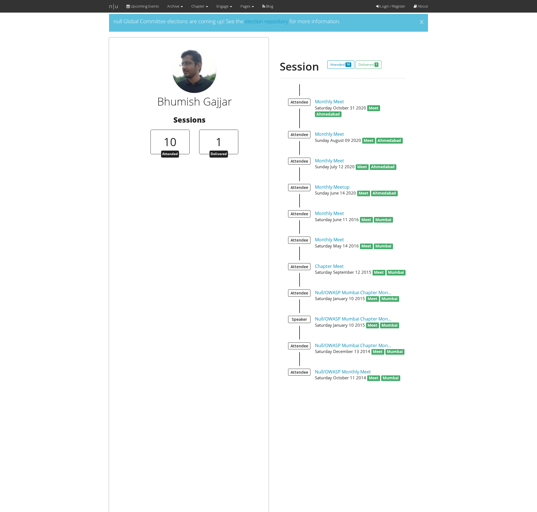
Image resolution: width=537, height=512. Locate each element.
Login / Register (392, 6)
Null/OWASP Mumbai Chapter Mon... (353, 292)
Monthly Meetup (332, 187)
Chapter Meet (329, 266)
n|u (113, 6)
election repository (266, 21)
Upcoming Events (144, 6)
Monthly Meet (329, 102)
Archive (173, 6)
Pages (246, 6)
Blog (269, 6)
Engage (222, 6)
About (422, 6)
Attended (340, 64)
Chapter (198, 6)
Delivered (368, 64)
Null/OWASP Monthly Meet (343, 372)
